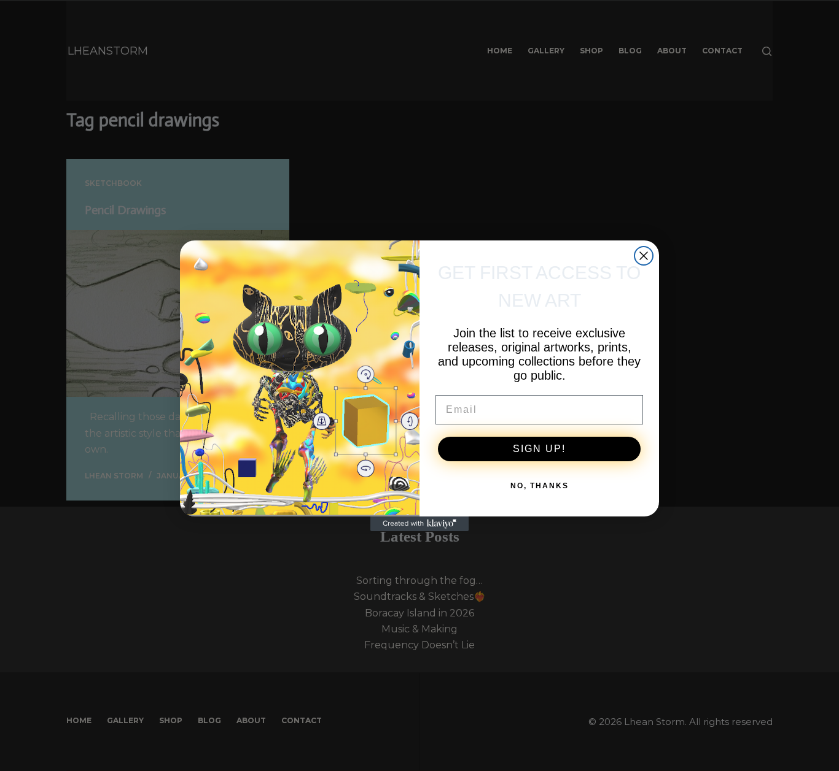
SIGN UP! (539, 448)
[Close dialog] (643, 256)
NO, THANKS (539, 485)
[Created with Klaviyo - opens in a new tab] (419, 523)
